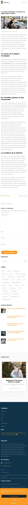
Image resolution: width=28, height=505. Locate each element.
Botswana (4, 273)
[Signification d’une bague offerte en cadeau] (14, 370)
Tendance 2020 (6, 452)
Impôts (13, 279)
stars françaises (13, 288)
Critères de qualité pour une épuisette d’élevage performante (15, 324)
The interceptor (13, 452)
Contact (3, 469)
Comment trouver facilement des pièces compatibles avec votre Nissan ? (15, 332)
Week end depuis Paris (14, 296)
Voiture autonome (5, 293)
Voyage (2, 426)
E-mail (3, 238)
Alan (9, 388)
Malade (18, 279)
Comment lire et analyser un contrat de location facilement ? (15, 339)
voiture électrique (6, 195)
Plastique (10, 285)
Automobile (15, 31)
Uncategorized (4, 423)
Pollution (16, 285)
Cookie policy (13, 503)
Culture (2, 414)
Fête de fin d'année (20, 276)
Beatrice (3, 31)
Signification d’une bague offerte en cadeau (16, 308)
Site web (3, 244)
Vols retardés (4, 296)
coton (3, 276)
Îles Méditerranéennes (6, 299)
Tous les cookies (14, 496)
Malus (24, 279)
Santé (2, 417)
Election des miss (10, 276)
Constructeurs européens (20, 273)
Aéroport (9, 271)
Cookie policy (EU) (5, 472)
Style (18, 388)
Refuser (14, 500)
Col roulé (10, 273)
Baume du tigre (16, 271)
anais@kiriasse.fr (7, 462)
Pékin (22, 285)
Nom (2, 231)
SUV (20, 288)
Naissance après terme (16, 282)
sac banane (4, 288)
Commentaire (4, 214)
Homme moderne (5, 279)
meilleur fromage (5, 282)
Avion (3, 271)
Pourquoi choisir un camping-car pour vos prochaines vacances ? (16, 317)
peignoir (3, 285)
